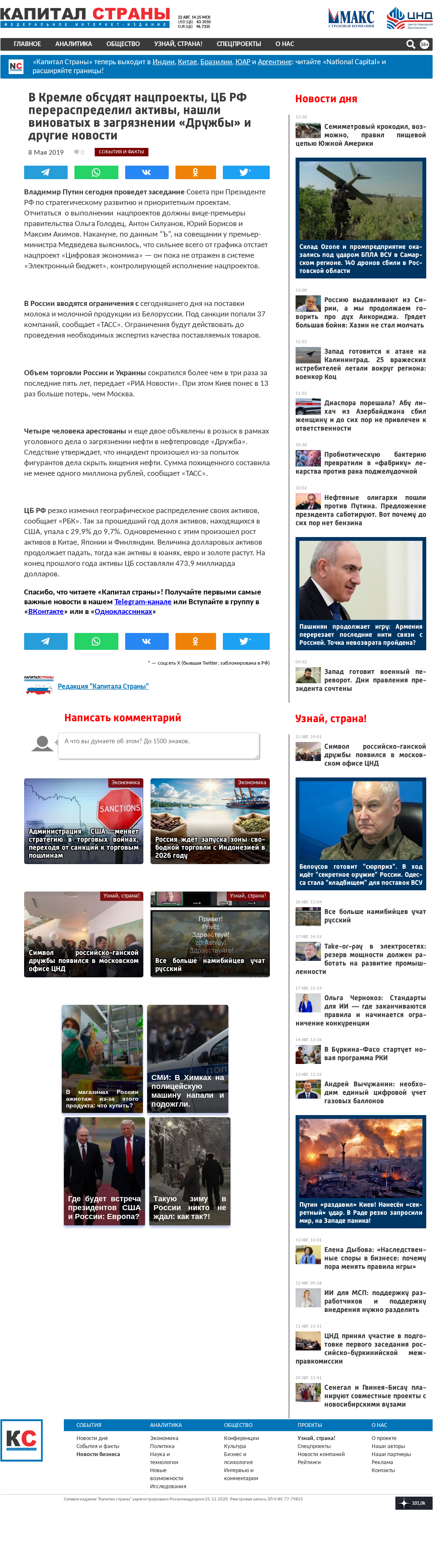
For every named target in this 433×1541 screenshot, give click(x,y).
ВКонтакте (46, 612)
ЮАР (243, 62)
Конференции (241, 1438)
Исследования (168, 1487)
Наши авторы (388, 1446)
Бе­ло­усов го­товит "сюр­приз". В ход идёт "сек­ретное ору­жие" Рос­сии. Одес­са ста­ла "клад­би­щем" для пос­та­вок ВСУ (360, 874)
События (89, 1425)
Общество (123, 44)
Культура (235, 1446)
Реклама (382, 1462)
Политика (162, 1446)
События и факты (98, 1446)
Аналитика (73, 44)
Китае (187, 62)
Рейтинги (309, 1462)
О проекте (384, 1438)
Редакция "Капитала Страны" (103, 686)
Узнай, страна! (178, 44)
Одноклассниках (123, 612)
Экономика (126, 783)
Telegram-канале (143, 602)
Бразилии (216, 62)
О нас (285, 44)
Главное (27, 44)
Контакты (383, 1470)
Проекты (310, 1425)
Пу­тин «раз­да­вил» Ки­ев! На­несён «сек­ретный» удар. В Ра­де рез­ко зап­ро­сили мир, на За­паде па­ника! (360, 1212)
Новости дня (326, 98)
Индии (164, 62)
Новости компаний (321, 1454)
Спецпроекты (239, 44)
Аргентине (275, 62)
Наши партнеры (391, 1454)
